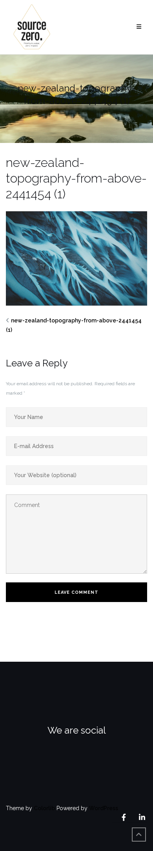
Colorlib (44, 808)
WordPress (103, 808)
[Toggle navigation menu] (139, 26)
